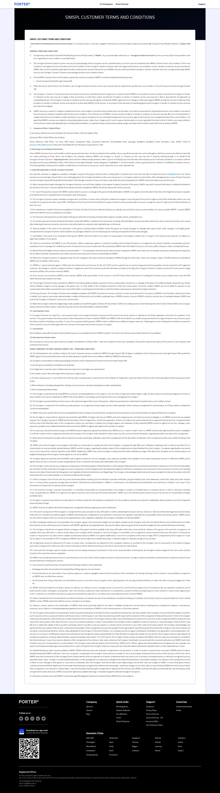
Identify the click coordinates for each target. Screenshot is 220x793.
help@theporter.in (175, 174)
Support (201, 4)
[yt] (44, 719)
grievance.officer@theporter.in (41, 144)
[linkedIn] (38, 719)
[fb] (21, 719)
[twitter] (27, 719)
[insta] (32, 719)
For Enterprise (106, 4)
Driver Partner (122, 4)
